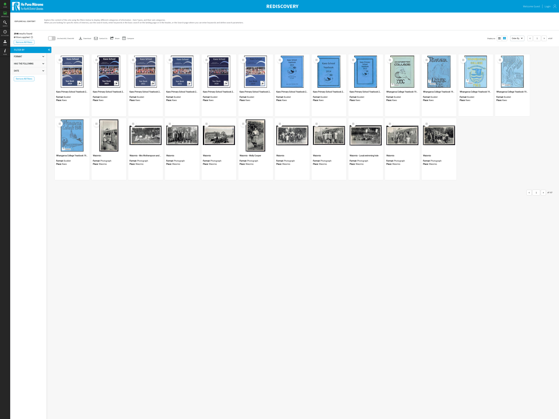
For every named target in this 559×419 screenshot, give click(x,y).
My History (5, 35)
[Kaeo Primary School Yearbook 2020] (219, 72)
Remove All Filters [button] (24, 42)
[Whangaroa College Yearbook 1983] (476, 72)
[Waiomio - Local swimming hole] (366, 135)
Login (5, 45)
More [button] (5, 54)
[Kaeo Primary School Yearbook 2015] (292, 72)
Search (5, 26)
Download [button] (84, 38)
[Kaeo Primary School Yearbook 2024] (72, 72)
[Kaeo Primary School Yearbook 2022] (146, 72)
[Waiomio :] (109, 135)
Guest (537, 6)
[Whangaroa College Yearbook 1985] (439, 72)
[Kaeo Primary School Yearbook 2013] (366, 72)
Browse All (5, 16)
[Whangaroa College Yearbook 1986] (402, 72)
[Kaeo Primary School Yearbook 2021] (182, 72)
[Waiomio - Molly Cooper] (256, 135)
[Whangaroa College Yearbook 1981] (72, 135)
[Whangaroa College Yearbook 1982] (512, 72)
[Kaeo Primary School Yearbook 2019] (256, 72)
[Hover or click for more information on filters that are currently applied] (32, 37)
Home (5, 7)
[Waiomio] (182, 135)
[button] (101, 38)
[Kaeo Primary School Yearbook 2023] (109, 72)
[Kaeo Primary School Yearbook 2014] (329, 72)
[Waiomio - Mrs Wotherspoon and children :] (146, 135)
